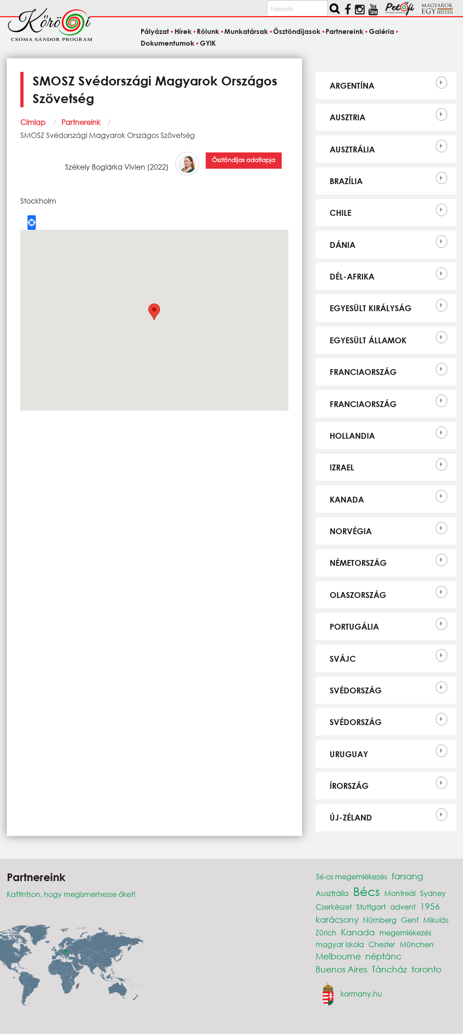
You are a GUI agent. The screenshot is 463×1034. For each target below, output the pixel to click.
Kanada (347, 499)
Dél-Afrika (352, 276)
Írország (349, 786)
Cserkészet (334, 906)
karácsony (337, 919)
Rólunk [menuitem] (208, 31)
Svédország (356, 690)
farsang (407, 876)
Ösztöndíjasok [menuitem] (297, 31)
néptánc (383, 956)
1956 (430, 906)
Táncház (389, 969)
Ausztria (347, 117)
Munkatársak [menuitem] (246, 31)
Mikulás (436, 920)
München (417, 944)
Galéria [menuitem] (381, 31)
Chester (382, 944)
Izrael (342, 467)
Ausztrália (352, 149)
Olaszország (358, 595)
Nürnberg (380, 920)
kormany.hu (361, 993)
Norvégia (351, 531)
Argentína (352, 85)
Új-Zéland (351, 817)
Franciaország (363, 372)
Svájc (343, 659)
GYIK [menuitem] (207, 43)
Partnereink (80, 122)
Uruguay (349, 754)
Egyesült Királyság (370, 308)
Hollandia (352, 436)
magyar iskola (340, 944)
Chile (340, 213)
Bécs (366, 891)
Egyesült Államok (368, 340)
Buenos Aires (341, 969)
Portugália (354, 626)
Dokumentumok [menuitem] (167, 43)
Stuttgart (371, 906)
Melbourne (338, 956)
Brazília (346, 181)
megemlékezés (405, 932)
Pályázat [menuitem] (155, 31)
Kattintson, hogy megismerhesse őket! (71, 894)
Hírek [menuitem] (183, 31)
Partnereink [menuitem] (345, 31)
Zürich (326, 932)
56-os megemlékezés (351, 876)
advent (403, 906)
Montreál (400, 893)
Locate (32, 222)
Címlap (33, 122)
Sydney (433, 893)
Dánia (342, 245)
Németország (358, 563)
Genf (410, 920)
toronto (426, 969)
